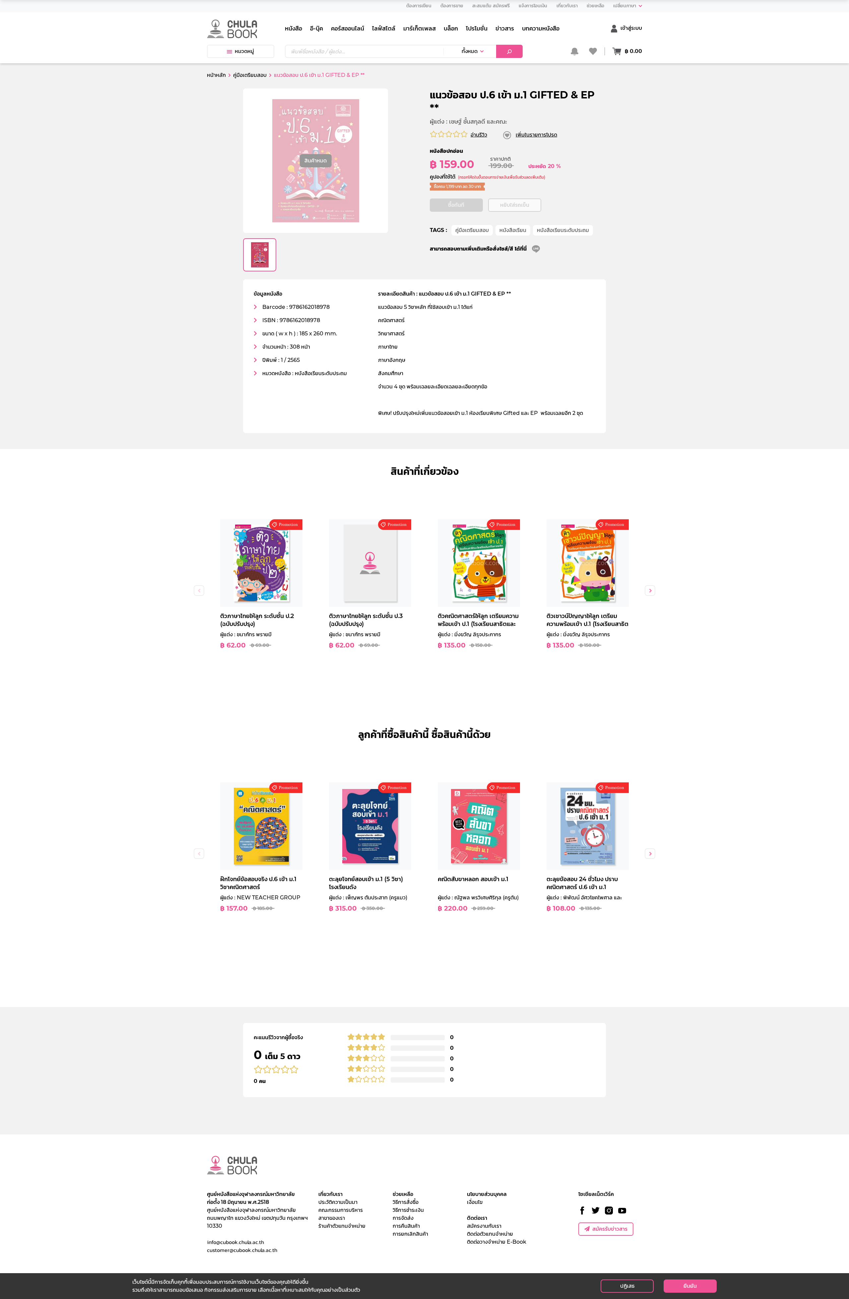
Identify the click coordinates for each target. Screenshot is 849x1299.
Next (650, 590)
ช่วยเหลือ (403, 1194)
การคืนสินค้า (406, 1226)
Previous (199, 590)
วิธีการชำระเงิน (408, 1210)
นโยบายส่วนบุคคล (487, 1194)
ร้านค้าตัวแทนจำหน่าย (341, 1226)
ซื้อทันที (456, 205)
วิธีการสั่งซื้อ (406, 1202)
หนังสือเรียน (512, 230)
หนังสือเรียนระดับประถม (563, 230)
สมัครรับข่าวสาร (609, 1229)
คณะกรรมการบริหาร (340, 1210)
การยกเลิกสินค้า (410, 1234)
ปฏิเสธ (627, 1286)
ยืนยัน (690, 1286)
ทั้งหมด (470, 51)
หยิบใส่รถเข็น (514, 205)
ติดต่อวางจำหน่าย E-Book (496, 1242)
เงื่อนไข (475, 1202)
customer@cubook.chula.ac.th (242, 1250)
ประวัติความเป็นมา (338, 1202)
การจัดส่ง (403, 1218)
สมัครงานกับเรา (484, 1226)
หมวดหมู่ (244, 51)
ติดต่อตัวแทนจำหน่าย (490, 1234)
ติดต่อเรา (477, 1218)
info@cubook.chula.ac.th (235, 1242)
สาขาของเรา (331, 1218)
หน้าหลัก (216, 75)
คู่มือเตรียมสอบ (472, 230)
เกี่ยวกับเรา (330, 1194)
